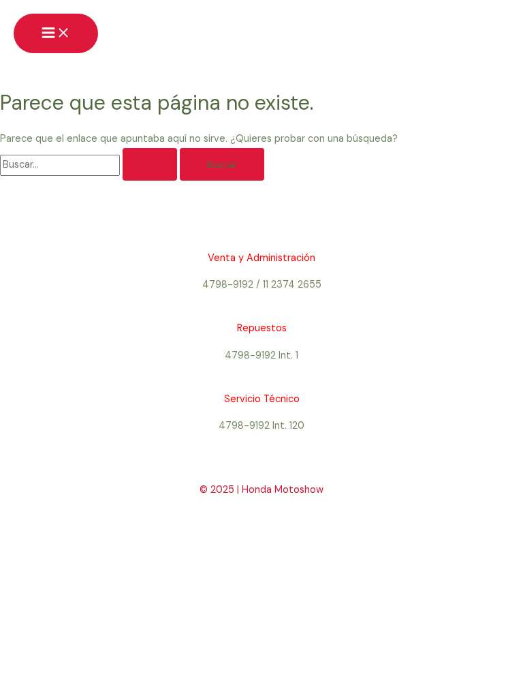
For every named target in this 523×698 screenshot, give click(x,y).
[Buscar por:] (90, 164)
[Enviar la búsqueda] (150, 164)
